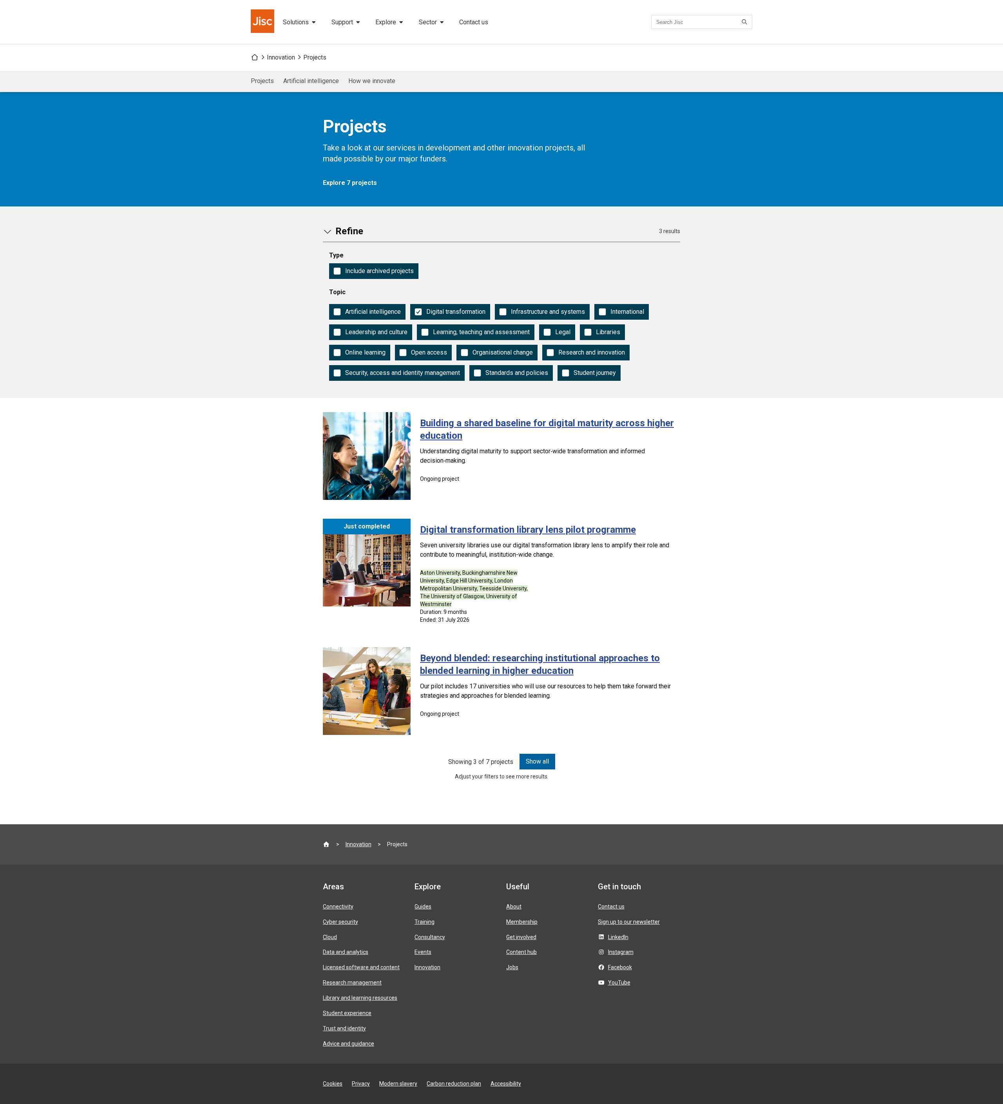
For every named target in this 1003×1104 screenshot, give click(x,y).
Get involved (521, 937)
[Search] (745, 22)
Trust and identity (344, 1028)
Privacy (361, 1083)
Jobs (512, 967)
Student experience (347, 1013)
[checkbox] (373, 271)
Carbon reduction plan (454, 1083)
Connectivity (338, 906)
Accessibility (506, 1083)
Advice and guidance (348, 1044)
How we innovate (371, 81)
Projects (314, 57)
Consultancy (430, 937)
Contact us (473, 22)
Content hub (521, 952)
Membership (522, 922)
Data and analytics (345, 952)
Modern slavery (398, 1083)
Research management (352, 982)
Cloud (330, 937)
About (513, 906)
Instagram (621, 952)
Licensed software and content (361, 967)
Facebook (620, 967)
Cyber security (340, 922)
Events (423, 952)
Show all (537, 761)
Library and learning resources (360, 998)
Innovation (281, 57)
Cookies (332, 1083)
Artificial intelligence (311, 81)
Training (425, 922)
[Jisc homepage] (263, 21)
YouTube (619, 982)
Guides (423, 906)
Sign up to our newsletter (629, 922)
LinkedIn (618, 937)
